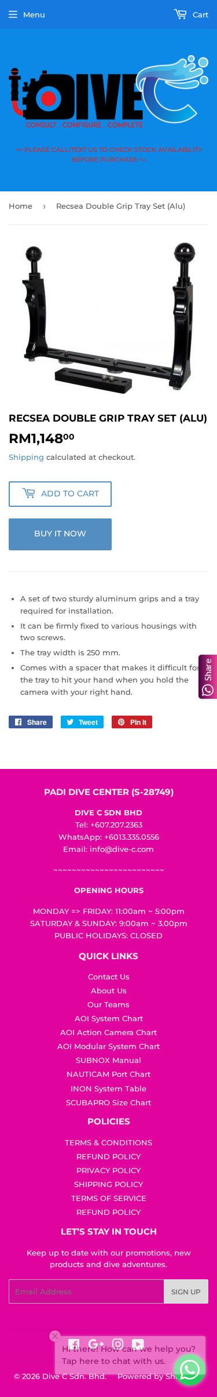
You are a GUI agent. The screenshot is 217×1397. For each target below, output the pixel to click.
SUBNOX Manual (108, 1060)
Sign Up (186, 1291)
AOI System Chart (109, 1018)
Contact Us (109, 976)
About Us (109, 990)
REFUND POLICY (108, 1156)
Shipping (26, 457)
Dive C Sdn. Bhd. (74, 1376)
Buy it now (60, 533)
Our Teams (108, 1004)
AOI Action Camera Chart (108, 1032)
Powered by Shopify (155, 1376)
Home (20, 206)
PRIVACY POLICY (108, 1170)
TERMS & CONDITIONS (108, 1142)
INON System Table (108, 1088)
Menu (34, 14)
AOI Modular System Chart (108, 1046)
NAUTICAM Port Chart (108, 1074)
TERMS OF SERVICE (108, 1198)
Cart (199, 14)
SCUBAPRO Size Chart (108, 1102)
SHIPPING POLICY (108, 1184)
